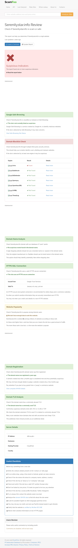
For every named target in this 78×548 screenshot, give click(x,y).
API (14, 7)
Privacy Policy (23, 545)
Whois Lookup (43, 7)
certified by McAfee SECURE (33, 507)
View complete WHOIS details (15, 388)
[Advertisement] (39, 95)
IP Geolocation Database (12, 542)
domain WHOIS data (22, 497)
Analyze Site (67, 14)
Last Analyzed (22, 7)
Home (8, 7)
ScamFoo (16, 540)
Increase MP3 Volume (11, 545)
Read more (49, 165)
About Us (53, 7)
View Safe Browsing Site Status (16, 133)
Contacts (62, 7)
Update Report (28, 44)
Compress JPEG (36, 542)
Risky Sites (32, 7)
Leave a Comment (13, 44)
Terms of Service (34, 545)
